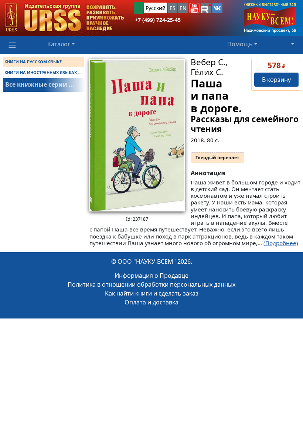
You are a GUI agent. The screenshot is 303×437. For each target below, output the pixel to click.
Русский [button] (156, 7)
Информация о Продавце (151, 275)
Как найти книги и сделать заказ (151, 293)
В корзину (276, 80)
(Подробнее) (280, 243)
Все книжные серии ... (39, 84)
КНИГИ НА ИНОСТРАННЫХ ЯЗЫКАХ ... (42, 72)
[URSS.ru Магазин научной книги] (64, 18)
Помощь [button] (240, 44)
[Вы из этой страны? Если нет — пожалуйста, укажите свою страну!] (138, 8)
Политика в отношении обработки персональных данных (151, 284)
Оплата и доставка (151, 302)
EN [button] (183, 7)
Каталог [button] (58, 44)
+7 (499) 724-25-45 (158, 19)
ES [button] (173, 7)
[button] (194, 8)
